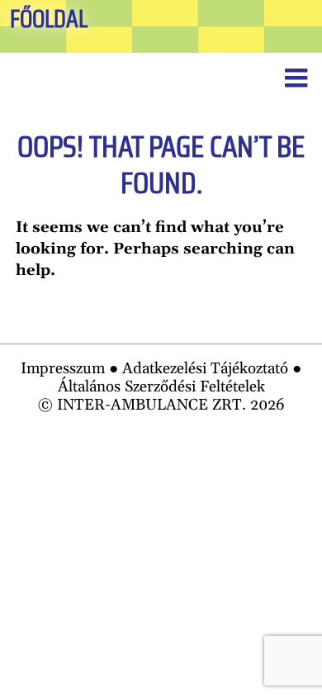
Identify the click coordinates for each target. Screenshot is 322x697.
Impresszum (63, 368)
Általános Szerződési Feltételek (161, 386)
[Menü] (295, 79)
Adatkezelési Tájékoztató (205, 368)
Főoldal (49, 19)
